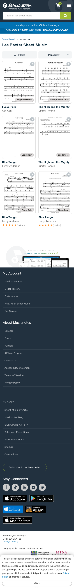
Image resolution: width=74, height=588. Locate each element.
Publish (8, 346)
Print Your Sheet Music (17, 303)
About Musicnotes (17, 323)
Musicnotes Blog (13, 417)
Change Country (10, 542)
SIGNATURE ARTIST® (16, 425)
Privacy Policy (12, 383)
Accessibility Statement (17, 368)
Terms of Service (14, 375)
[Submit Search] (65, 15)
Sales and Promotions (16, 432)
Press (7, 338)
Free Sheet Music (14, 439)
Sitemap (8, 447)
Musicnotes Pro (13, 281)
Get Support (11, 311)
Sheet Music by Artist (16, 410)
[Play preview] (32, 64)
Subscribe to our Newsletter (24, 467)
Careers (8, 331)
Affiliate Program (13, 353)
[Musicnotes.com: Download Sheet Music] (17, 6)
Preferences (11, 296)
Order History (12, 289)
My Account (12, 273)
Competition (11, 454)
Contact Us (10, 360)
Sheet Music (9, 39)
